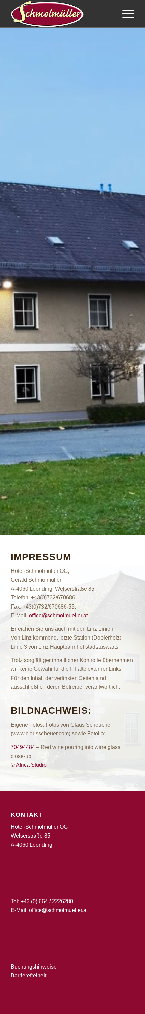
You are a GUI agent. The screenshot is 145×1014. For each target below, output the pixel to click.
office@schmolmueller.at (58, 615)
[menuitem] (125, 13)
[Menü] (125, 13)
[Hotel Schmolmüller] (60, 13)
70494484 (23, 747)
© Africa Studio (29, 765)
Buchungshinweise (34, 967)
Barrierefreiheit (28, 975)
